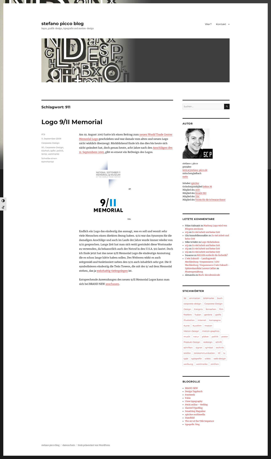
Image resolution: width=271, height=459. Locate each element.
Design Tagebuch (193, 391)
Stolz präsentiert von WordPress (94, 445)
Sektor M (207, 186)
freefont (188, 314)
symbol (209, 347)
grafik (218, 314)
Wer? (208, 24)
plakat (205, 336)
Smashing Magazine (195, 411)
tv (224, 353)
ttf (219, 353)
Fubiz (188, 398)
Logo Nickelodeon (210, 242)
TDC (197, 196)
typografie (196, 358)
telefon (187, 353)
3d (185, 298)
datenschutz (68, 445)
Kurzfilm (197, 325)
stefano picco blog (62, 23)
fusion (198, 314)
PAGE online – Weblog (196, 404)
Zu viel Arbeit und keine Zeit (206, 232)
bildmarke (208, 298)
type (186, 358)
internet (202, 320)
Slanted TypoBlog (194, 408)
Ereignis (198, 309)
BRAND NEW (191, 388)
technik (220, 347)
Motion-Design (191, 331)
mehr (185, 176)
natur (196, 336)
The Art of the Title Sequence (199, 421)
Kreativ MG (200, 193)
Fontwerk (190, 394)
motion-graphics (210, 331)
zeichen (215, 364)
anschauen (112, 283)
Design (187, 309)
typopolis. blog (192, 424)
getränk (208, 314)
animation (194, 298)
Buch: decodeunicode (209, 275)
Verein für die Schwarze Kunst (210, 199)
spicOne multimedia (195, 414)
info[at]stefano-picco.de (195, 170)
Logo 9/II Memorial (71, 122)
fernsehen (211, 309)
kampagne (215, 320)
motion (208, 325)
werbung (188, 364)
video (207, 358)
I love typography (193, 401)
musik (187, 336)
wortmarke (53, 154)
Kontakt (221, 24)
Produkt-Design (192, 342)
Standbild (190, 418)
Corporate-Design (50, 143)
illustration (189, 320)
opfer (53, 150)
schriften (188, 347)
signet (199, 347)
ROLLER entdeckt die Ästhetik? (212, 255)
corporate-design (192, 303)
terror (44, 154)
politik (60, 150)
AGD (197, 190)
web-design (220, 358)
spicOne (195, 183)
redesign (207, 342)
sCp (43, 134)
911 (42, 147)
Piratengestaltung (194, 271)
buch (220, 298)
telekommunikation (204, 353)
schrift (218, 342)
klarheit (45, 150)
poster (224, 336)
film (221, 309)
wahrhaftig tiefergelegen (112, 270)
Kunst (187, 325)
